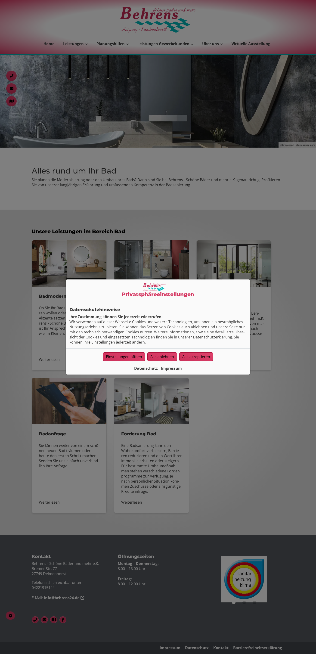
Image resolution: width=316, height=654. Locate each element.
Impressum (171, 368)
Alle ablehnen (162, 356)
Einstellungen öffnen (124, 356)
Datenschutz (146, 368)
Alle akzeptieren (196, 356)
